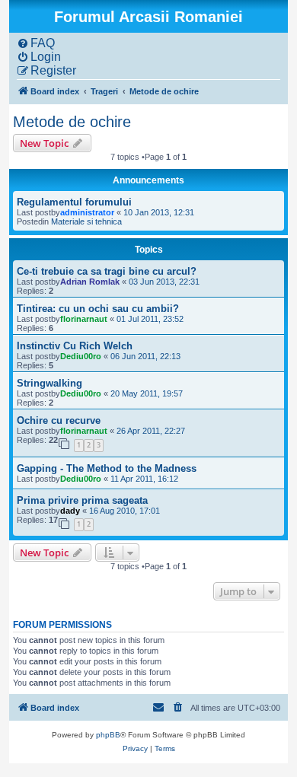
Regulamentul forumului (74, 202)
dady (70, 510)
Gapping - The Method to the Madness (106, 468)
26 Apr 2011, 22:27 (151, 430)
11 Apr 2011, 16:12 (144, 478)
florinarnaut (83, 318)
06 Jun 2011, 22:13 (145, 356)
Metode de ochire (72, 121)
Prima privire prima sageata (82, 500)
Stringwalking (49, 383)
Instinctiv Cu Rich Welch (75, 346)
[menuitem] (36, 43)
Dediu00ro (80, 356)
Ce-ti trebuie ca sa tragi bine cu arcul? (106, 271)
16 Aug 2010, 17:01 (124, 510)
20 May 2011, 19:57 (146, 393)
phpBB (108, 735)
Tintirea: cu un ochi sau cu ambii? (98, 308)
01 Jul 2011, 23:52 (150, 318)
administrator (87, 212)
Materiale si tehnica (86, 221)
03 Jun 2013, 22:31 (164, 281)
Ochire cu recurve (59, 420)
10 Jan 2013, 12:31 (158, 212)
